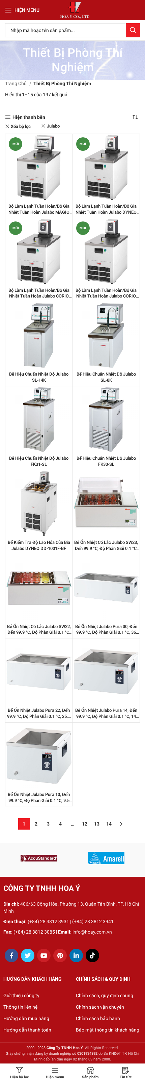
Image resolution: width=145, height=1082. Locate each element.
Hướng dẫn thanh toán (27, 1030)
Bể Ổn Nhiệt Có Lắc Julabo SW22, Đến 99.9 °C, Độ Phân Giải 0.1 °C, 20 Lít (39, 632)
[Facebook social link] (11, 955)
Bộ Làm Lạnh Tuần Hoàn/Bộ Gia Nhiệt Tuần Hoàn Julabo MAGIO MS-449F (38, 212)
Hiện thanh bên (28, 117)
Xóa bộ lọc (21, 126)
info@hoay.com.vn (92, 932)
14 (109, 824)
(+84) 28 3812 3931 (48, 921)
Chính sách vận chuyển (100, 1007)
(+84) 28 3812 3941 (93, 921)
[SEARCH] (133, 30)
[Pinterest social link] (60, 955)
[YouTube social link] (44, 955)
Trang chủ (16, 83)
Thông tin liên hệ (20, 1007)
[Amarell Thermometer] (106, 858)
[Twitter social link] (27, 955)
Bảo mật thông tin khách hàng (107, 1030)
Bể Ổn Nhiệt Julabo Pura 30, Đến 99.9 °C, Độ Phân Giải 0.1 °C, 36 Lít (106, 632)
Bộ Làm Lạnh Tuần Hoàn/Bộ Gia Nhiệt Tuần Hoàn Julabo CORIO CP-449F (38, 296)
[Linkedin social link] (76, 955)
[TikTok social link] (92, 955)
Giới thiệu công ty (21, 995)
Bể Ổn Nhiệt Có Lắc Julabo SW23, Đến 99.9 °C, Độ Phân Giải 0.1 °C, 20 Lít (106, 548)
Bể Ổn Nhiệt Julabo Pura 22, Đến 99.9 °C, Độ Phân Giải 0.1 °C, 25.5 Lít (38, 716)
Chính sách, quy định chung (104, 995)
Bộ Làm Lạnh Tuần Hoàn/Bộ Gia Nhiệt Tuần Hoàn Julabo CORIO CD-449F (106, 296)
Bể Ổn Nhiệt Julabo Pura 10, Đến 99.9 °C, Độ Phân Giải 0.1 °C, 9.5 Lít (39, 800)
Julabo (53, 126)
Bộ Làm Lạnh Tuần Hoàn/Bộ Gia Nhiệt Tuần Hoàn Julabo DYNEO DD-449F (106, 212)
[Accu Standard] (38, 858)
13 (96, 824)
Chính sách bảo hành (98, 1018)
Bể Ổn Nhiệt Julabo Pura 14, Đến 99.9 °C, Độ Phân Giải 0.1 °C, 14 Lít (106, 716)
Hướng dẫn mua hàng (26, 1018)
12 (84, 824)
